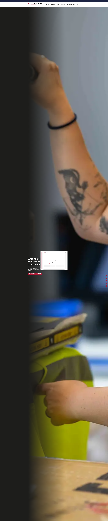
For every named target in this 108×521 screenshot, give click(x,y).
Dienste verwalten (48, 263)
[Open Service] (59, 4)
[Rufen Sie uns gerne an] (107, 276)
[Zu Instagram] (77, 4)
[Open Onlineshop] (55, 4)
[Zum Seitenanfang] (107, 520)
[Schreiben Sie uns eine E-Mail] (107, 278)
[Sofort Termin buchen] (107, 281)
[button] (63, 253)
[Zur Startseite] (37, 4)
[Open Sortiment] (50, 4)
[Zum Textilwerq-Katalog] (106, 285)
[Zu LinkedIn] (79, 4)
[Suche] (76, 4)
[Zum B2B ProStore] (107, 283)
